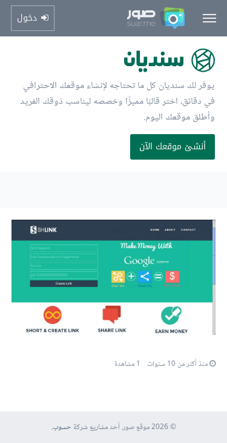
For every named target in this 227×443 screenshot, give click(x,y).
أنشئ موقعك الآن (172, 146)
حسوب (62, 427)
